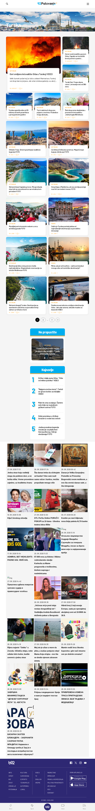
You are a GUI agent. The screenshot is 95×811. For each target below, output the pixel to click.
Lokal (22, 789)
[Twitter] (76, 763)
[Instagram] (80, 763)
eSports (23, 779)
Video (37, 773)
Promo (53, 223)
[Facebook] (71, 763)
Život (11, 783)
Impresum (51, 776)
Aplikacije (52, 786)
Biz (10, 779)
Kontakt (51, 793)
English (38, 779)
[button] (44, 358)
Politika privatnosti (55, 783)
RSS (49, 789)
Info (10, 773)
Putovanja (13, 789)
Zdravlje (12, 786)
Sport (11, 776)
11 (61, 154)
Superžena (24, 776)
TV (36, 776)
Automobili (24, 786)
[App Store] (78, 784)
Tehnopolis (24, 783)
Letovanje (12, 184)
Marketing (52, 773)
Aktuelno (13, 71)
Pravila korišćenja (55, 779)
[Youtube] (85, 763)
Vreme (37, 783)
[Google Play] (78, 778)
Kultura (23, 773)
